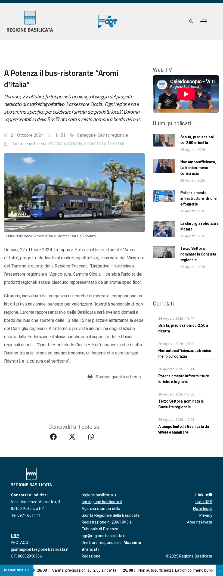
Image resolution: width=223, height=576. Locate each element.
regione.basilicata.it (99, 495)
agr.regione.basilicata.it (102, 501)
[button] (204, 21)
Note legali (202, 508)
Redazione (91, 556)
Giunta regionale (113, 135)
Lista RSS (203, 501)
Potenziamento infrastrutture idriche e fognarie (198, 198)
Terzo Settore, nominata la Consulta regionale (198, 254)
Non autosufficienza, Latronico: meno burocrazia (198, 168)
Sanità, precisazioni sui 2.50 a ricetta (76, 570)
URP (15, 535)
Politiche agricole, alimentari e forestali (86, 143)
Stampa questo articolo (118, 376)
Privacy (205, 515)
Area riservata (199, 522)
